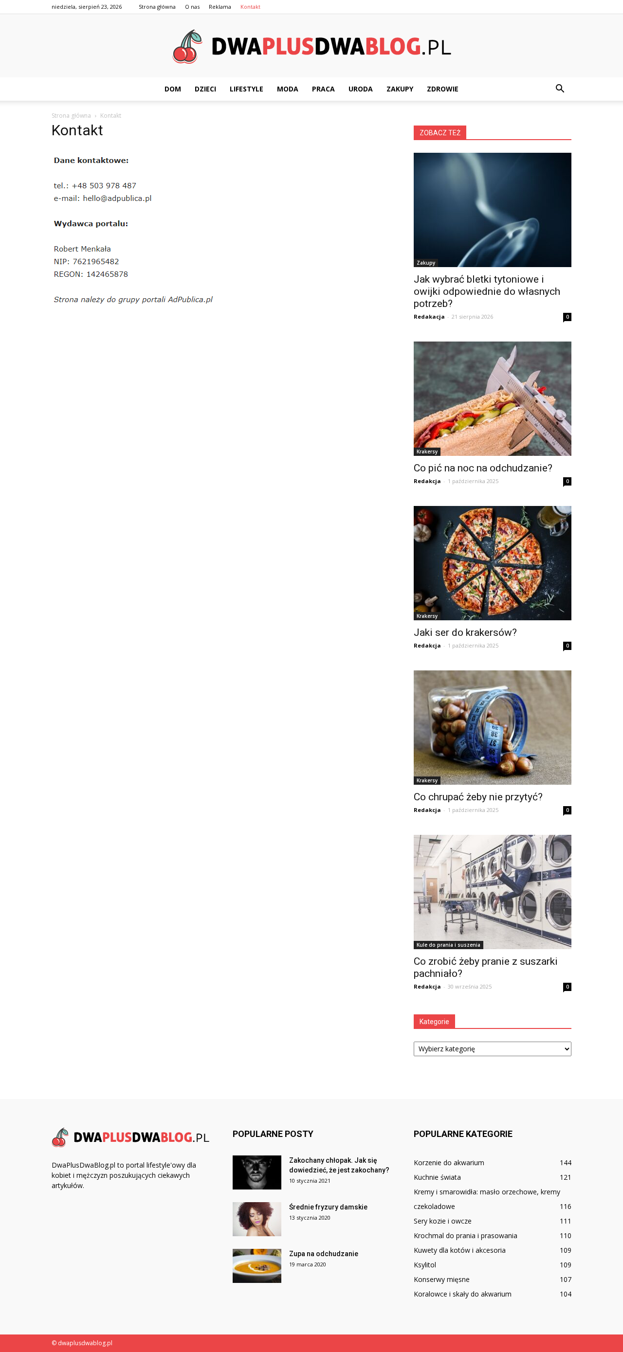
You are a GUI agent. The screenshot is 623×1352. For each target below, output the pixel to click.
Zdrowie (442, 88)
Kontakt (250, 6)
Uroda (360, 88)
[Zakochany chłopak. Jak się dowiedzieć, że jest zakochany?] (257, 1172)
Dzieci (205, 88)
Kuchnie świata (437, 1177)
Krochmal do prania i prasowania (465, 1235)
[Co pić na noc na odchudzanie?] (492, 399)
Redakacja (429, 316)
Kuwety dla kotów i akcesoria (460, 1250)
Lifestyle (246, 88)
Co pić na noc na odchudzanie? (483, 468)
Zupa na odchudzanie (323, 1254)
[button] (559, 89)
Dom (173, 88)
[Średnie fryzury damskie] (257, 1219)
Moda (287, 88)
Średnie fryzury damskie (328, 1207)
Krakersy (427, 451)
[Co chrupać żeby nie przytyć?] (492, 727)
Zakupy (399, 88)
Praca (323, 88)
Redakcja (427, 481)
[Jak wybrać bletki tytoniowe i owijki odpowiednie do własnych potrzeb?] (492, 210)
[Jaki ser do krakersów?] (492, 563)
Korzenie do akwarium (449, 1162)
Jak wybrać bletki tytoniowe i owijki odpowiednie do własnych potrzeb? (487, 291)
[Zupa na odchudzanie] (257, 1266)
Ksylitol (425, 1264)
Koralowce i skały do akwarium (463, 1293)
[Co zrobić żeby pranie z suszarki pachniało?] (492, 892)
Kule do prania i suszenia (448, 944)
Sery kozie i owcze (443, 1221)
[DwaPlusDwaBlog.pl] (311, 46)
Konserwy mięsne (442, 1279)
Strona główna (157, 6)
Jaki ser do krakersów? (465, 632)
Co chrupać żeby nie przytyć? (478, 797)
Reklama (220, 6)
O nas (192, 6)
